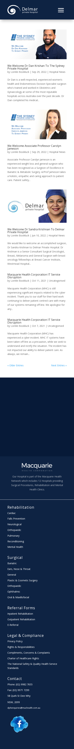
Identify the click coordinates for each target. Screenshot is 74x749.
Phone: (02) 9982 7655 (20, 684)
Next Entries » (59, 365)
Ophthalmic (13, 591)
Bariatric (12, 563)
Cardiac (11, 513)
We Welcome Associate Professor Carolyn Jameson (34, 147)
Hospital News (57, 72)
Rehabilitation (20, 507)
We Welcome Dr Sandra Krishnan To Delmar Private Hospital (36, 230)
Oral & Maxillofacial (18, 597)
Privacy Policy (15, 641)
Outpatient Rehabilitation (21, 619)
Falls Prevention (16, 518)
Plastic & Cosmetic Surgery (22, 580)
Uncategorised (57, 280)
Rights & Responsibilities (21, 647)
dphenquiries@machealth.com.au (23, 707)
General (11, 574)
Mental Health (15, 547)
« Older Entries (15, 365)
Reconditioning (15, 541)
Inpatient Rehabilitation (20, 613)
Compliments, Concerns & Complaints (28, 652)
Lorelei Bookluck (20, 72)
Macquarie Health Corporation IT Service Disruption (33, 276)
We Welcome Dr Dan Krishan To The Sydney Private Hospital (36, 67)
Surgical (15, 557)
